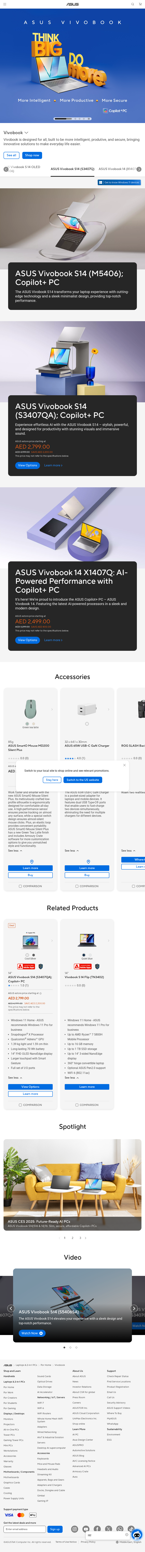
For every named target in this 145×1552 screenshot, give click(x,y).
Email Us (111, 1392)
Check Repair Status (118, 1376)
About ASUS (79, 1376)
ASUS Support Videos (118, 1408)
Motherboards (11, 1477)
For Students (10, 1403)
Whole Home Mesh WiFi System (50, 1420)
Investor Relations (81, 1387)
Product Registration (118, 1387)
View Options (30, 1087)
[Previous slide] (11, 1308)
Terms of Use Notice (66, 1542)
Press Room (78, 1397)
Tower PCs (9, 1435)
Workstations (11, 1450)
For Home (9, 1387)
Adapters (42, 1426)
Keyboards (43, 1458)
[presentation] (32, 862)
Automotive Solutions (83, 1450)
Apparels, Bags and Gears (50, 1479)
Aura (74, 1476)
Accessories (10, 1456)
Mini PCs (8, 1445)
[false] (32, 155)
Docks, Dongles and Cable (51, 1490)
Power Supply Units (14, 1498)
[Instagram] (74, 1529)
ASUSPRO (78, 1445)
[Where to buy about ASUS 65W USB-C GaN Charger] (87, 861)
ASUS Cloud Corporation (85, 1413)
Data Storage (44, 1387)
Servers (41, 1442)
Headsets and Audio (47, 1469)
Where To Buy (114, 1413)
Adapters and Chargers (49, 1485)
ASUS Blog (78, 1455)
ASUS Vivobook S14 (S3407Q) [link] (72, 169)
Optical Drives (44, 1381)
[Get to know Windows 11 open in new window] (119, 183)
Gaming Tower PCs (13, 1440)
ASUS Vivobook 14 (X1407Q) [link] (119, 169)
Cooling (8, 1493)
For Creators (10, 1397)
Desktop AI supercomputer (51, 1448)
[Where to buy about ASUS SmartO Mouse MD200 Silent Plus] (30, 861)
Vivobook (60, 1365)
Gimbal (41, 1495)
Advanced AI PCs (81, 1466)
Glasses (7, 1466)
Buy (30, 875)
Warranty (8, 1461)
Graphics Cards (12, 1482)
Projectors (9, 1424)
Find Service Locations (119, 1381)
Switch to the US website (83, 780)
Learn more (30, 868)
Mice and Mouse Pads (48, 1464)
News (75, 1381)
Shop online (78, 1423)
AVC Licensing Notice (83, 1461)
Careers (76, 1402)
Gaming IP (42, 1501)
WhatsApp (112, 1423)
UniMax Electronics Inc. (84, 1418)
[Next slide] (139, 169)
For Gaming (10, 1408)
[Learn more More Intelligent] (72, 122)
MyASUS (112, 1418)
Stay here (52, 780)
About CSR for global (83, 1392)
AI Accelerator (45, 1392)
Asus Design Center (82, 1439)
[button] (4, 4)
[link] (72, 4)
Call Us (110, 1397)
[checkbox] (30, 886)
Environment (113, 1434)
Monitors (8, 1419)
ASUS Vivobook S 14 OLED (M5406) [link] (20, 169)
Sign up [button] (55, 1529)
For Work (8, 1392)
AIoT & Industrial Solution (50, 1437)
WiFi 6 (40, 1408)
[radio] (27, 724)
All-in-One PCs (11, 1429)
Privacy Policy (88, 1542)
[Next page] (85, 1238)
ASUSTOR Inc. (80, 1408)
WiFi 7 (40, 1403)
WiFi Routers (44, 1413)
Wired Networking (47, 1432)
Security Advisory (116, 1402)
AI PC (75, 1434)
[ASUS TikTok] (131, 1529)
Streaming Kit (44, 1474)
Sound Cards (44, 1376)
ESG (109, 1439)
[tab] (55, 118)
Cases (7, 1488)
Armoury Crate (80, 1471)
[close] (124, 765)
